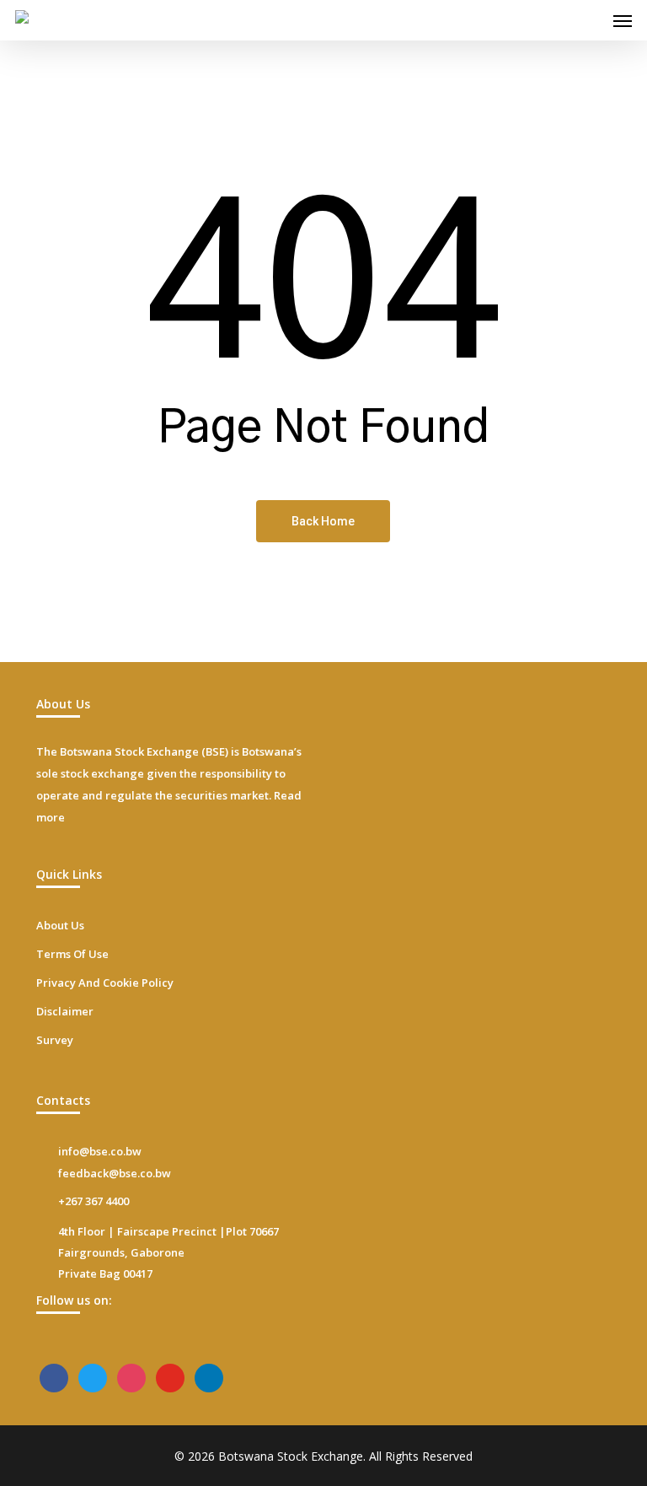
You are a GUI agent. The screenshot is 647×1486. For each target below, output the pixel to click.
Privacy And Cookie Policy (105, 982)
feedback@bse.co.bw (114, 1173)
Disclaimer (65, 1011)
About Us (60, 925)
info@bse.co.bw (100, 1151)
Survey (54, 1039)
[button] (622, 20)
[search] (589, 20)
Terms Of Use (72, 953)
